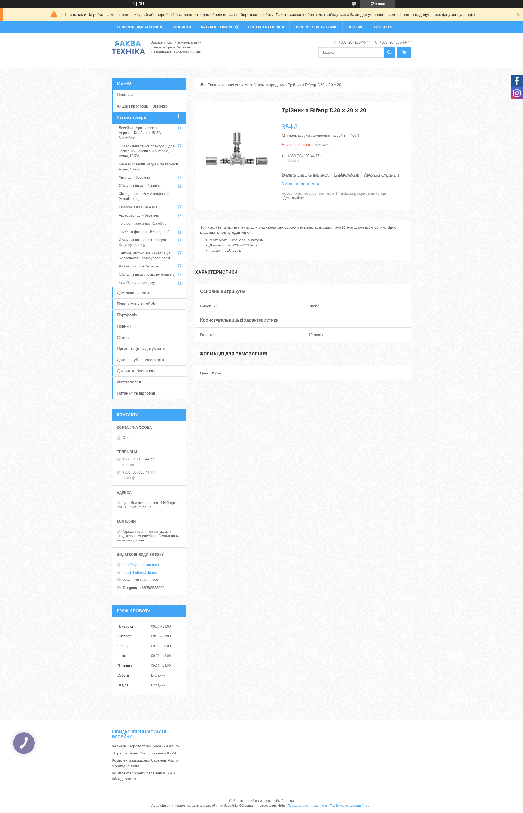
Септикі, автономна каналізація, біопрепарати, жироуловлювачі (145, 255)
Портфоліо (127, 315)
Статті (123, 337)
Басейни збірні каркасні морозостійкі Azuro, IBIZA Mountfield (140, 133)
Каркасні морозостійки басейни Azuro (145, 746)
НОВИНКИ (182, 27)
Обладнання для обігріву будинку (146, 274)
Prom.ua (287, 801)
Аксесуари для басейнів (139, 215)
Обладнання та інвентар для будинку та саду (142, 242)
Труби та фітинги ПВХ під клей (144, 232)
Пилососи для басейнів (138, 207)
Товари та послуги (224, 85)
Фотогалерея (129, 382)
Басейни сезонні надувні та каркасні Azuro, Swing (149, 166)
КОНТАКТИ (383, 27)
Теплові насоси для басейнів (142, 223)
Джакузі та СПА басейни (139, 266)
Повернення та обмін (136, 304)
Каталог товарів (131, 117)
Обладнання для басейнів (140, 186)
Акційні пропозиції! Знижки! (142, 106)
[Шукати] (389, 52)
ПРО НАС (356, 27)
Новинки (125, 95)
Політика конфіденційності (351, 806)
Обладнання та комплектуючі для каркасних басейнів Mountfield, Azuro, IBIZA (147, 151)
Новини (124, 326)
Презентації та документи (141, 348)
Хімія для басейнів (134, 177)
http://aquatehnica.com (141, 565)
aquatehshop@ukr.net (140, 573)
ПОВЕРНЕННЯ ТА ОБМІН (315, 27)
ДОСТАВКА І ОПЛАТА (266, 27)
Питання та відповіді (136, 393)
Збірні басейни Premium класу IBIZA (144, 753)
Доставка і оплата (133, 292)
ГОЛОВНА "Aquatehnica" (140, 27)
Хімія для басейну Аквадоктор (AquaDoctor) (144, 196)
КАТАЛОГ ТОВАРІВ (217, 27)
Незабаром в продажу (264, 85)
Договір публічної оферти (140, 359)
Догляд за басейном (136, 371)
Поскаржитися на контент (307, 806)
